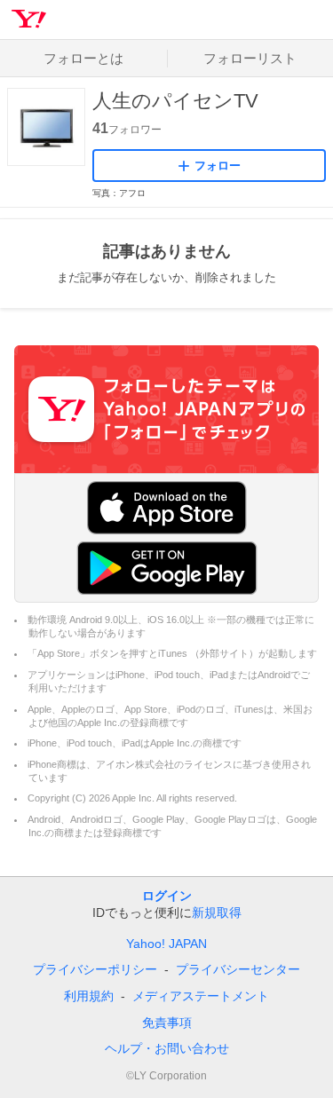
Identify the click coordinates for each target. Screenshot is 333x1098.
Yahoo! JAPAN (166, 943)
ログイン (167, 896)
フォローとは (83, 58)
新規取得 (217, 912)
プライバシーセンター (238, 969)
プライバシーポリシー (95, 969)
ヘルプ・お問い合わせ (167, 1048)
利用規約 (89, 996)
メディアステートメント (200, 996)
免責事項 (167, 1022)
